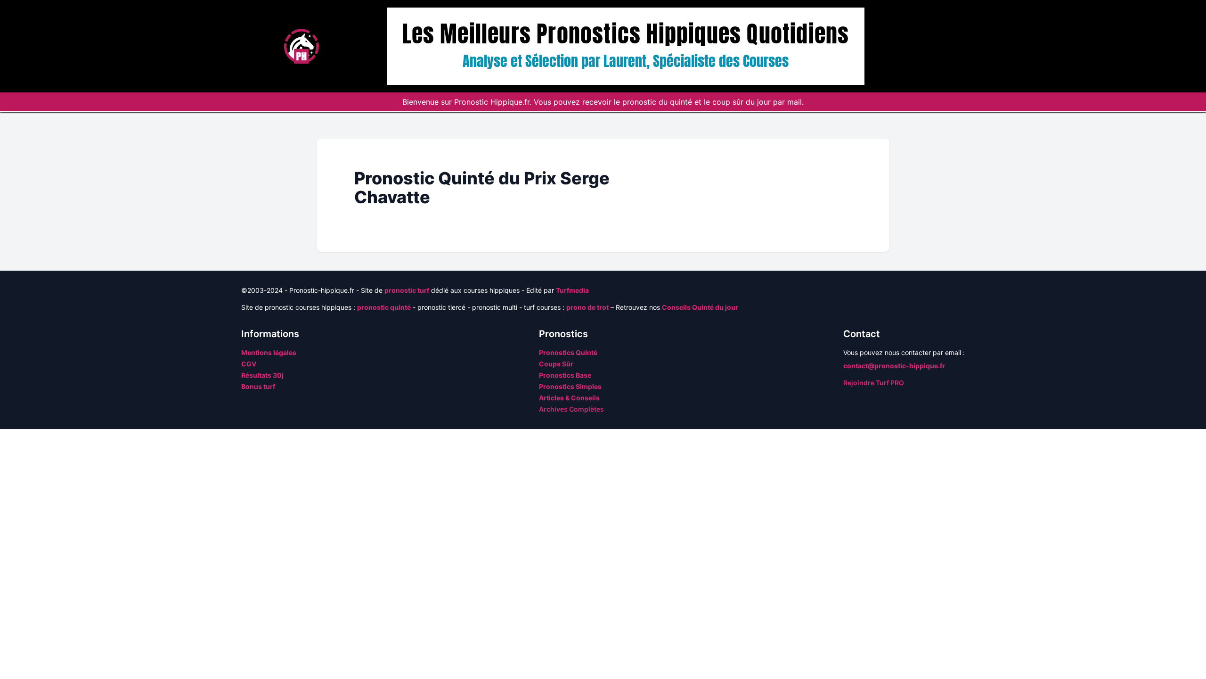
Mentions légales (268, 352)
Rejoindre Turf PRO (873, 383)
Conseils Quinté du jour (700, 307)
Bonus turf (258, 386)
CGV (248, 364)
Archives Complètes (571, 409)
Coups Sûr (556, 364)
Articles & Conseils (569, 398)
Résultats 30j (262, 375)
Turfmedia (572, 290)
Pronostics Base (565, 375)
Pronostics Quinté (568, 352)
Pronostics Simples (570, 386)
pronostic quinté (384, 307)
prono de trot (587, 307)
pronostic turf (406, 290)
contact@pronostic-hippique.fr (894, 366)
